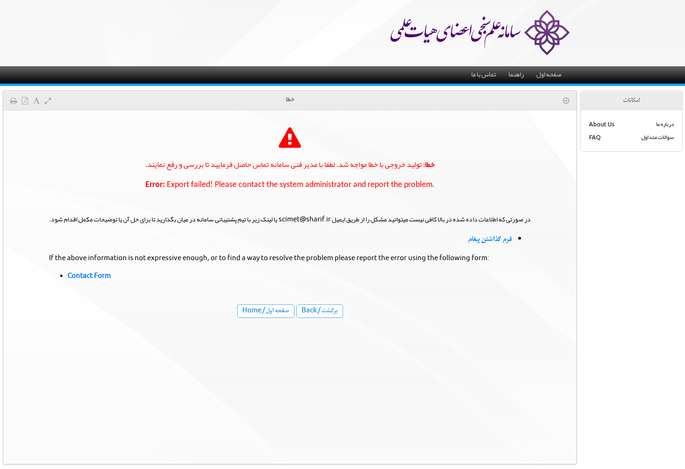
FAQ (595, 137)
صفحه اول (549, 74)
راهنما (516, 74)
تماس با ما (483, 74)
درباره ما (665, 124)
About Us (602, 124)
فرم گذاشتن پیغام (490, 239)
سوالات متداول (657, 137)
